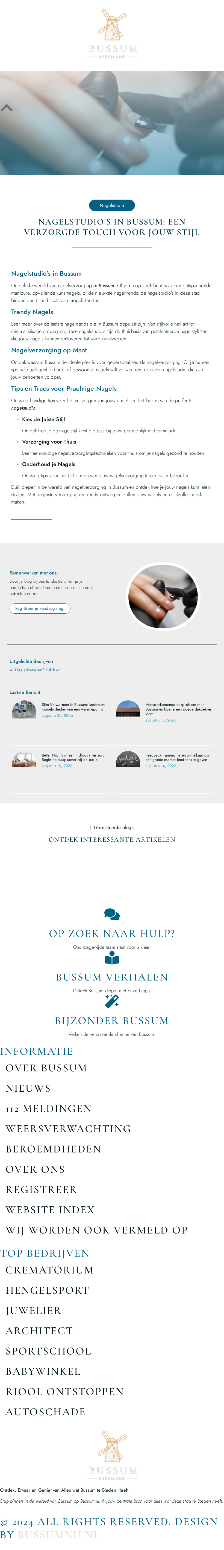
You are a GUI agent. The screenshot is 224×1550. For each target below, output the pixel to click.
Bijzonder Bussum (112, 1020)
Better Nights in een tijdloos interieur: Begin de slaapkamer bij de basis (73, 757)
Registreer (41, 1189)
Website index (50, 1209)
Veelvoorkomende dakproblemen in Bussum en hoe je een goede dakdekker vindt (179, 709)
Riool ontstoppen (64, 1391)
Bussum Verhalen (112, 977)
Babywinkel (43, 1371)
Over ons (35, 1169)
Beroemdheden (53, 1148)
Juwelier (33, 1310)
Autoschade (45, 1411)
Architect (39, 1330)
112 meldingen (48, 1108)
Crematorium (49, 1269)
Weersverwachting (68, 1128)
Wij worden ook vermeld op (96, 1229)
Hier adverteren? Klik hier (37, 670)
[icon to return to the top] (7, 107)
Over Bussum (46, 1067)
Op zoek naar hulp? (112, 933)
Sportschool (48, 1351)
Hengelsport (47, 1290)
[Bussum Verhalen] (112, 958)
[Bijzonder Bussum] (112, 1001)
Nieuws (28, 1088)
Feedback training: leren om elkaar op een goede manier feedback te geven (177, 757)
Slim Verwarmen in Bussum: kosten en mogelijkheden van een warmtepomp (73, 707)
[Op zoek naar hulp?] (112, 914)
